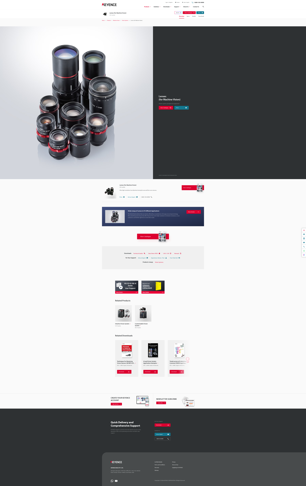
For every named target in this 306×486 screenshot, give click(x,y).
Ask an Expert (131, 197)
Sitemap (156, 470)
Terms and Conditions (160, 464)
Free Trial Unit (174, 258)
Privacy (173, 462)
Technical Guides (138, 253)
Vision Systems (159, 262)
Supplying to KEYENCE (177, 467)
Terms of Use (175, 464)
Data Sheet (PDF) (153, 253)
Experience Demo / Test (158, 258)
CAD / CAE (166, 253)
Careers (178, 2)
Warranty (157, 467)
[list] (153, 317)
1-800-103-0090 (199, 2)
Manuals (176, 253)
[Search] (203, 6)
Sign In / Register (169, 2)
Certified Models (158, 462)
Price (121, 197)
